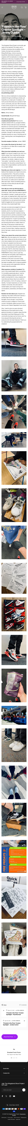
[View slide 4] (17, 1058)
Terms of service (17, 1117)
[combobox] (21, 2)
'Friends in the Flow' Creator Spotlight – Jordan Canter (11, 1024)
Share (5, 1005)
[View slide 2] (13, 1058)
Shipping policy (23, 1117)
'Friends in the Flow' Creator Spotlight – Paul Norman (15, 1013)
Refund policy (4, 1117)
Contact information (11, 1119)
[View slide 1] (11, 1058)
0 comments (24, 1005)
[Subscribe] (23, 1089)
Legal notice (18, 1119)
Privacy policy (10, 1117)
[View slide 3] (15, 1058)
